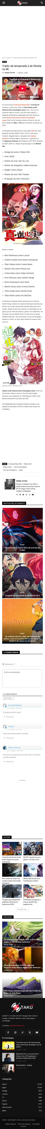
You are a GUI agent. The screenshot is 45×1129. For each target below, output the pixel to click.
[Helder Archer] (10, 487)
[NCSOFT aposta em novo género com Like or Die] (33, 848)
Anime (9, 58)
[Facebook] (17, 494)
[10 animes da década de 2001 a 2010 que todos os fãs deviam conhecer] (22, 934)
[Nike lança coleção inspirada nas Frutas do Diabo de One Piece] (22, 985)
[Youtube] (33, 494)
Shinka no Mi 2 (7, 467)
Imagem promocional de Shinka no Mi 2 (22, 595)
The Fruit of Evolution (20, 467)
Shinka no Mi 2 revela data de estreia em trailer (22, 549)
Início (3, 58)
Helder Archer (10, 72)
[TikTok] (26, 494)
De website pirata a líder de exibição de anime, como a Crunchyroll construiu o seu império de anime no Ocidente (22, 638)
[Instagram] (20, 494)
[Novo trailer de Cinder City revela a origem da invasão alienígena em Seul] (12, 870)
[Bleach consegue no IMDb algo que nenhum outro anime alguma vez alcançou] (22, 959)
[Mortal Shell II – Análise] (8, 1068)
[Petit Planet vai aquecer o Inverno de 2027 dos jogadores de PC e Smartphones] (33, 891)
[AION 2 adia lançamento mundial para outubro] (33, 870)
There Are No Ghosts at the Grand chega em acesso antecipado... (11, 859)
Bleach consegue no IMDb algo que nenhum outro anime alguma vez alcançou (22, 966)
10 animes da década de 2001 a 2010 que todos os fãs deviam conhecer (22, 940)
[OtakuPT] (22, 3)
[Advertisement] (22, 31)
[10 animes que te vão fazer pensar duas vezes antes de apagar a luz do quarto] (8, 1045)
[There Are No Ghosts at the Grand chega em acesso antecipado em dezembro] (12, 848)
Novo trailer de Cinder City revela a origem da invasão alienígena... (11, 881)
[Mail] (23, 494)
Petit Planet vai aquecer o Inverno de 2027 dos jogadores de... (32, 902)
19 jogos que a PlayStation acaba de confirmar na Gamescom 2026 (11, 902)
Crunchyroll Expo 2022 (21, 105)
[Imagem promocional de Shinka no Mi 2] (22, 575)
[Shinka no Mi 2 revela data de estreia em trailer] (22, 530)
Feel (32, 131)
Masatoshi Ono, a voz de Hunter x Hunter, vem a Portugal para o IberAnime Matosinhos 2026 (27, 1056)
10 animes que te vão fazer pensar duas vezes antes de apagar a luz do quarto (28, 1045)
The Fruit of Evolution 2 (10, 470)
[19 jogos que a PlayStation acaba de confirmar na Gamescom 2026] (12, 891)
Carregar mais (21, 909)
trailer (21, 470)
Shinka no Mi (27, 464)
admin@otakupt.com (17, 1025)
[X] (29, 494)
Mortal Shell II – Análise (24, 1065)
